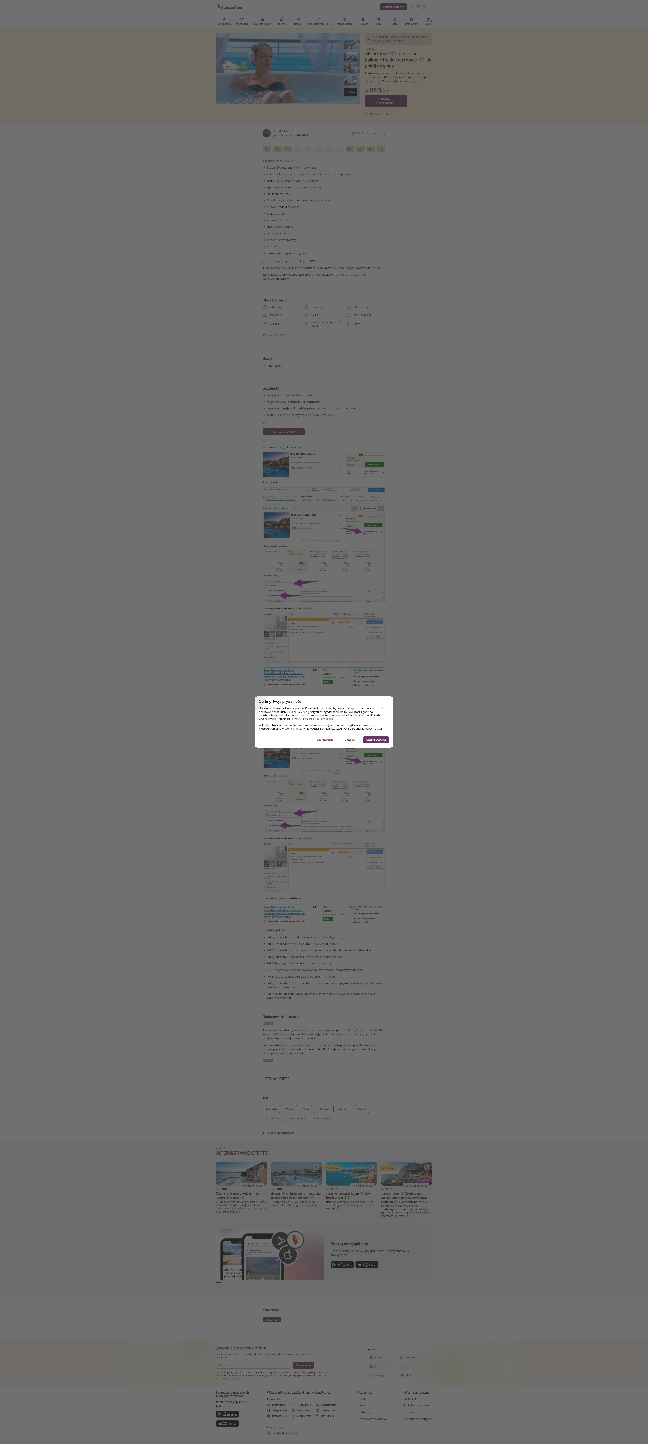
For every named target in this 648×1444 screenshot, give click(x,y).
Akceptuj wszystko (376, 739)
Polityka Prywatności (321, 718)
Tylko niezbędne (324, 739)
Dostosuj (350, 739)
